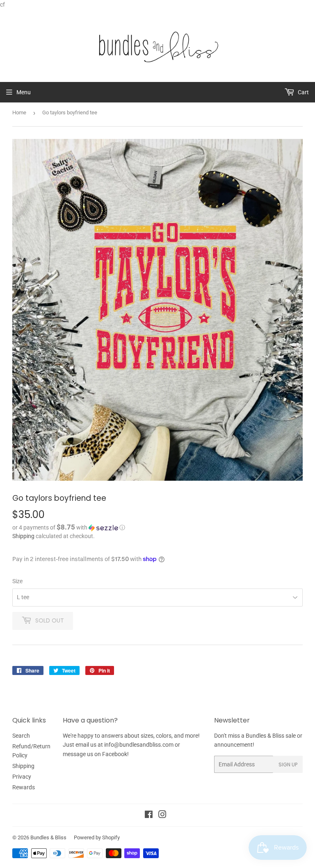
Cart (303, 92)
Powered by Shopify (97, 837)
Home (19, 112)
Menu (23, 92)
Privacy (21, 776)
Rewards (23, 787)
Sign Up (287, 764)
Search (21, 735)
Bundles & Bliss (48, 837)
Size (17, 581)
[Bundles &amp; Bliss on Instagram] (162, 815)
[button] (157, 527)
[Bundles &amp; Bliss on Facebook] (148, 815)
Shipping (23, 536)
